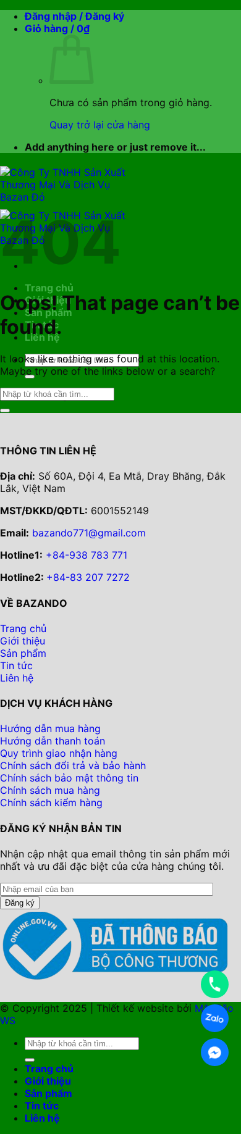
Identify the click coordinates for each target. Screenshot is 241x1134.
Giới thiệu (48, 1081)
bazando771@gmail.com (89, 533)
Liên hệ (42, 1118)
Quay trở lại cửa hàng (99, 125)
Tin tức (42, 1105)
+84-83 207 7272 (88, 577)
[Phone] (215, 984)
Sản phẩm (48, 1093)
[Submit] (5, 410)
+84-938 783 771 (86, 555)
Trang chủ (49, 287)
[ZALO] (215, 1018)
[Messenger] (215, 1052)
